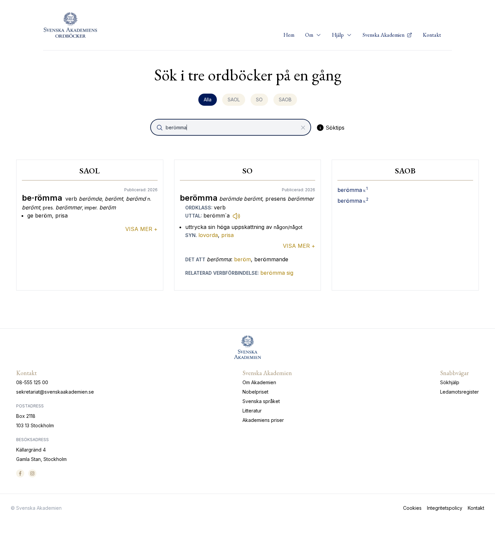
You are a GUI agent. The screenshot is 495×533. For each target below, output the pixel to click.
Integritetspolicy (444, 508)
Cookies (412, 508)
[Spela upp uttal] (236, 215)
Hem (289, 34)
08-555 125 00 (32, 382)
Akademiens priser (263, 420)
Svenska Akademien (384, 34)
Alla (207, 99)
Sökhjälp (449, 382)
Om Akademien (259, 382)
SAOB (285, 99)
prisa (227, 235)
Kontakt (432, 34)
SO (259, 99)
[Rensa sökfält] (303, 127)
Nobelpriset (255, 392)
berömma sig (276, 272)
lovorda (208, 235)
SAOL (234, 99)
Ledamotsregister (459, 392)
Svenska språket (261, 401)
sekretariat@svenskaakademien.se (55, 392)
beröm (242, 259)
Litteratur (252, 410)
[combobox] (231, 127)
